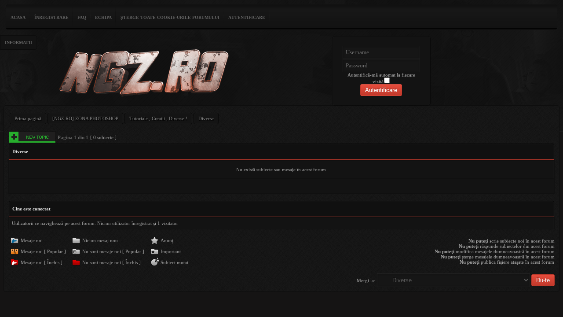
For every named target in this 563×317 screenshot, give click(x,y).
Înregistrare (51, 17)
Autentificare (246, 17)
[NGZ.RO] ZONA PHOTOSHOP (85, 118)
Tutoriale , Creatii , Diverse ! (158, 118)
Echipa (103, 17)
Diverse (206, 118)
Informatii (18, 42)
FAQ (81, 17)
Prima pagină (28, 118)
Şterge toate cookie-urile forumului (170, 17)
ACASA (18, 17)
